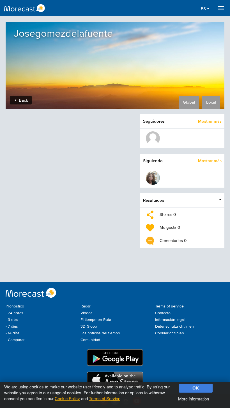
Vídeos (87, 313)
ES (204, 9)
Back (23, 100)
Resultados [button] (153, 200)
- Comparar (15, 340)
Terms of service (169, 306)
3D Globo (89, 326)
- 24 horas (14, 313)
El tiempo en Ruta (96, 320)
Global (189, 102)
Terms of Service (104, 398)
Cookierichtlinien (169, 333)
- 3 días (12, 320)
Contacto (163, 313)
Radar (86, 306)
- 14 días (13, 333)
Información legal (170, 320)
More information (193, 399)
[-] (153, 138)
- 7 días (12, 326)
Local (211, 102)
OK (195, 388)
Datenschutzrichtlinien (174, 326)
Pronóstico (15, 306)
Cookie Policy (67, 398)
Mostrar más (210, 121)
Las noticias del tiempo (100, 333)
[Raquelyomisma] (153, 178)
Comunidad (90, 340)
